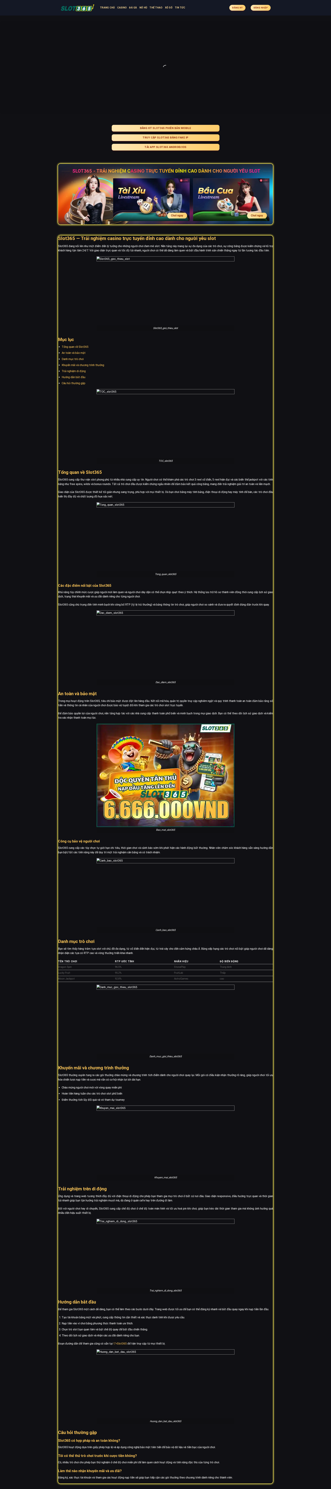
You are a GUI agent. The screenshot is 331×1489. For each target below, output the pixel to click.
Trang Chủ (107, 7)
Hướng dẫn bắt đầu (73, 377)
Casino (122, 7)
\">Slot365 (120, 1343)
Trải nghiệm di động (74, 371)
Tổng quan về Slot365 (75, 346)
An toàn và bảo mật (74, 352)
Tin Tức (180, 7)
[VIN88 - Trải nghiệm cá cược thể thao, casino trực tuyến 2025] (77, 7)
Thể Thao (155, 7)
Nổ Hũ (143, 7)
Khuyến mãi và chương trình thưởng (83, 365)
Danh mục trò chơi (73, 359)
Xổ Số (168, 7)
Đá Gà (133, 7)
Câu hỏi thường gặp (73, 383)
